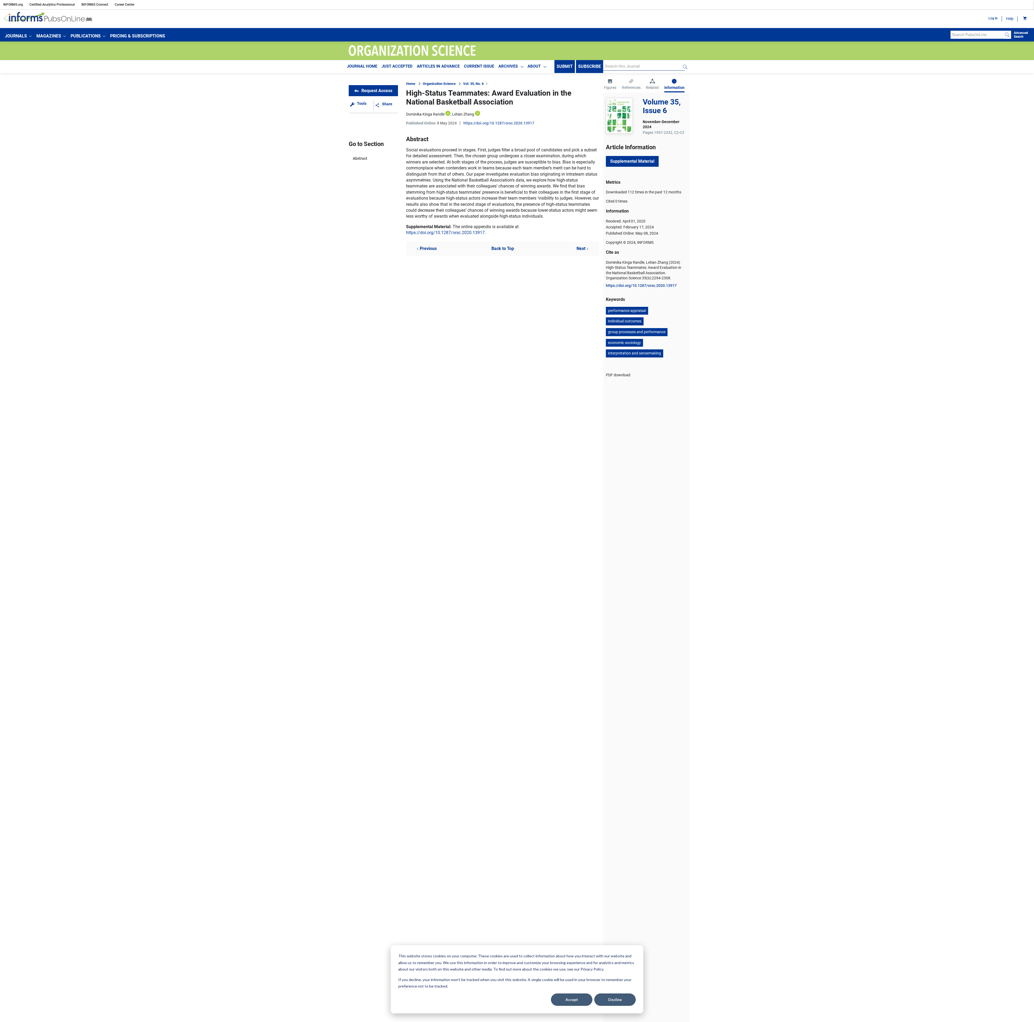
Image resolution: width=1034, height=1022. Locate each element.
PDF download (618, 375)
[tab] (610, 84)
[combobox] (977, 35)
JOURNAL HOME (362, 66)
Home (410, 84)
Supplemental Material (632, 161)
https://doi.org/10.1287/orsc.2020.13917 (498, 123)
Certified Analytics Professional (52, 4)
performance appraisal (627, 310)
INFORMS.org (13, 4)
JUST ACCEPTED (397, 66)
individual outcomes (624, 321)
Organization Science (439, 84)
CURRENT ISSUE (479, 66)
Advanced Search (1021, 35)
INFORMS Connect (94, 4)
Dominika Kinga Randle (425, 114)
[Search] (1007, 35)
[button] (18, 36)
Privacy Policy (592, 969)
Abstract (360, 158)
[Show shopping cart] (1024, 19)
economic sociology (624, 342)
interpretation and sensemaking (634, 353)
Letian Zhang (463, 114)
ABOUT (534, 66)
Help (1010, 18)
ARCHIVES (508, 66)
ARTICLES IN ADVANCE (438, 66)
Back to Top (502, 248)
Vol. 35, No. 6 (473, 84)
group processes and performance (636, 332)
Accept (571, 999)
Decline (615, 999)
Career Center (124, 4)
